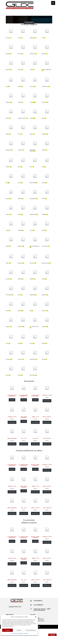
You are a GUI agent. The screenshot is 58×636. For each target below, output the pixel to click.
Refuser (19, 630)
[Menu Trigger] (53, 3)
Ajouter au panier (47, 400)
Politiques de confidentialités (38, 619)
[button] (35, 617)
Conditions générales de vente (38, 620)
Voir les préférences (31, 630)
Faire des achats (29, 22)
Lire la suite (12, 399)
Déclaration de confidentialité (17, 633)
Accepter (7, 630)
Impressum (26, 633)
